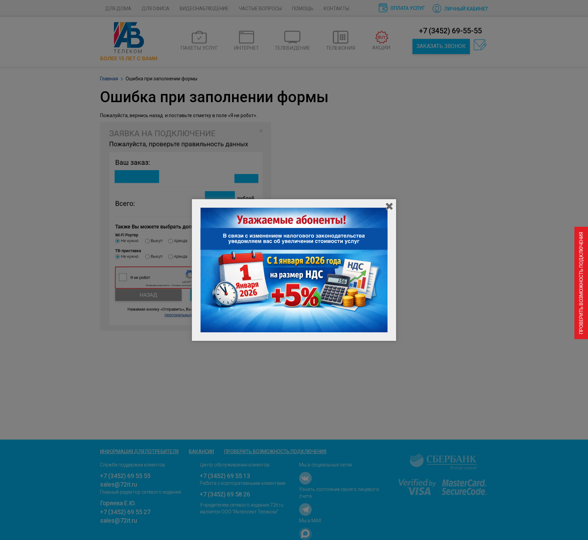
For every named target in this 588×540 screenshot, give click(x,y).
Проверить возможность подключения (581, 283)
